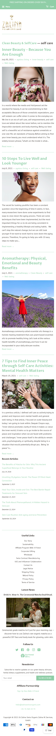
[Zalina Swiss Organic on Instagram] (33, 650)
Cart (51, 6)
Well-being (9, 63)
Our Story (28, 541)
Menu (7, 6)
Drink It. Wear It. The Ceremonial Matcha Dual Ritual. (28, 595)
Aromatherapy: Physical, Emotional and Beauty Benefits (24, 263)
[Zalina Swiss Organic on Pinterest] (28, 650)
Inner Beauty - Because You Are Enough (26, 52)
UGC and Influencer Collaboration (28, 561)
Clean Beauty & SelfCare (19, 43)
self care (50, 59)
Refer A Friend (33, 691)
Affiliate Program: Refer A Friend (28, 548)
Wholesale (28, 554)
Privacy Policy (28, 579)
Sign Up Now (22, 691)
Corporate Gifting (28, 551)
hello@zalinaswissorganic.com (28, 704)
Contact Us (28, 565)
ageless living (23, 59)
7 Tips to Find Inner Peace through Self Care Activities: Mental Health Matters (27, 366)
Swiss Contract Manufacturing (28, 558)
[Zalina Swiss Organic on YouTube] (39, 650)
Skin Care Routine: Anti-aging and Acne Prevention (24, 514)
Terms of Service (28, 582)
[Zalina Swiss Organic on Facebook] (22, 650)
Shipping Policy (28, 572)
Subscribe (45, 678)
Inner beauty (37, 59)
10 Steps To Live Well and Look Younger (24, 161)
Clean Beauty (36, 273)
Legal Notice (28, 568)
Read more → (8, 146)
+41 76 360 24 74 (28, 709)
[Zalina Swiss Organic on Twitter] (16, 650)
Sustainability (28, 544)
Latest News (28, 589)
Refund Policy (28, 575)
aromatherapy (21, 273)
